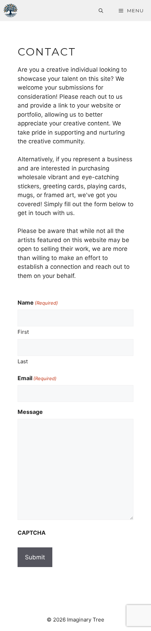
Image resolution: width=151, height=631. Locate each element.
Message (30, 411)
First (23, 331)
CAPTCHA (32, 532)
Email (37, 378)
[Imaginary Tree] (11, 10)
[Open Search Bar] (102, 10)
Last (23, 361)
